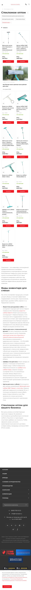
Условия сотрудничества (11, 481)
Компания (6, 490)
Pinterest (23, 525)
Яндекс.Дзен (19, 525)
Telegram (11, 525)
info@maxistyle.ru (16, 513)
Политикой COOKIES (21, 580)
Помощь (5, 498)
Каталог (5, 469)
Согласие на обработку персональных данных (14, 577)
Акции (4, 473)
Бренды (5, 477)
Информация (7, 494)
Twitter (17, 529)
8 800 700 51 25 (16, 510)
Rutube (13, 529)
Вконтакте (7, 525)
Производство (7, 485)
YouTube (15, 525)
